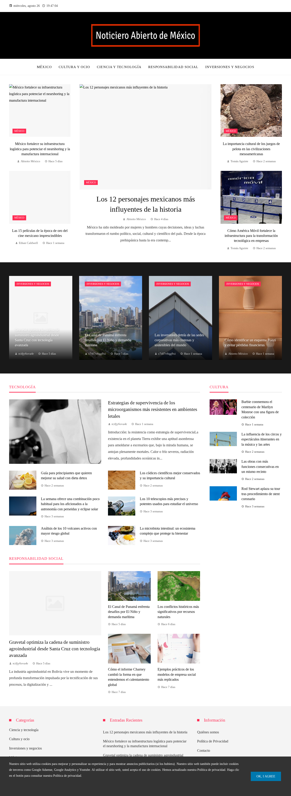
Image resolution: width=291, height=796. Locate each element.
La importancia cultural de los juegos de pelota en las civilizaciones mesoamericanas (251, 149)
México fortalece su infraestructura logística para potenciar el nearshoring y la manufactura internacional (40, 149)
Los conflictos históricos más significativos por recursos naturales (178, 612)
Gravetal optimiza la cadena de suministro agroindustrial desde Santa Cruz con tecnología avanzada (54, 648)
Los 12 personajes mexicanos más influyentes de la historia (145, 732)
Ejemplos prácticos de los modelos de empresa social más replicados (177, 674)
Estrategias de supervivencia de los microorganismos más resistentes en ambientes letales (152, 409)
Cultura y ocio (19, 739)
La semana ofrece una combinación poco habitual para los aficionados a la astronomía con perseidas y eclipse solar (70, 504)
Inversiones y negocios (33, 284)
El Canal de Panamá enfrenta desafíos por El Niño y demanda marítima (129, 612)
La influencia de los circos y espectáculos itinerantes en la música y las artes (261, 439)
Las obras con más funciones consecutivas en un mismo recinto (260, 466)
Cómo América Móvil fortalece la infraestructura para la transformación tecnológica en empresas (251, 236)
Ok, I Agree (265, 776)
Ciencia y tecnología (23, 730)
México (91, 182)
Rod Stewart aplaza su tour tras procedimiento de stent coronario (260, 494)
